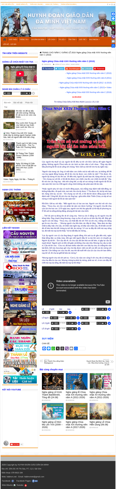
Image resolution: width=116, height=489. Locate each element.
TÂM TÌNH (71, 39)
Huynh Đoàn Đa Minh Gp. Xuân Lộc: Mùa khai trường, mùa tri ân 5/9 (98, 362)
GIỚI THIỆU (13, 39)
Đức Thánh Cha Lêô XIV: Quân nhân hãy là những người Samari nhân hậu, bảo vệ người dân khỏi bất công (19, 135)
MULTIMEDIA (93, 39)
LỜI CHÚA (51, 39)
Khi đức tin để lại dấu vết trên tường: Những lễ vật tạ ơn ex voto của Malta (26, 114)
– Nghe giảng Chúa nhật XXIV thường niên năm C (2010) (88, 73)
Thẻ (5, 107)
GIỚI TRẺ (82, 39)
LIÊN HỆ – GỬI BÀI (9, 44)
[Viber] (113, 36)
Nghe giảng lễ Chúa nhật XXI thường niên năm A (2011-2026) (76, 395)
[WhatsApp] (113, 23)
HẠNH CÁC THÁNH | (51, 4)
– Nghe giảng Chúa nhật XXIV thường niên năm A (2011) (88, 78)
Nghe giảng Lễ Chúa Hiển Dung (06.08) (100, 423)
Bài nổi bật (17, 103)
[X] (113, 27)
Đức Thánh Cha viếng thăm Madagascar (54, 361)
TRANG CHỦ (5, 39)
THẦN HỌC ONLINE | (36, 4)
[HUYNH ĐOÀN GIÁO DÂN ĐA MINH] (58, 21)
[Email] (113, 41)
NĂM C (57, 52)
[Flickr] (110, 4)
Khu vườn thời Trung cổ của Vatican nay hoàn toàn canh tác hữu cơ (26, 125)
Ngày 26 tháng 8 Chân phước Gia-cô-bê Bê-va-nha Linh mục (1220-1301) (26, 166)
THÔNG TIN (24, 39)
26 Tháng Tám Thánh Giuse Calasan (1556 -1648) (25, 155)
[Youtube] (114, 4)
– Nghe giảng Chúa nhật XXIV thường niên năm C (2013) (82, 87)
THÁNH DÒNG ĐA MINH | (69, 4)
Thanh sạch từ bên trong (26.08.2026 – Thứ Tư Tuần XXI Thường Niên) (26, 145)
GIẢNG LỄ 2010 (68, 52)
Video (109, 87)
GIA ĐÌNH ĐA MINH (37, 39)
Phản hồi (29, 103)
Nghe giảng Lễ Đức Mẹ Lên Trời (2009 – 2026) (52, 424)
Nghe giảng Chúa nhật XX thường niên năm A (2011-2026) (100, 395)
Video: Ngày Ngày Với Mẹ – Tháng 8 (18, 179)
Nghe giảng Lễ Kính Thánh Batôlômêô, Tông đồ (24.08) (52, 395)
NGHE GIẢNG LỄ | (22, 4)
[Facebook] (107, 4)
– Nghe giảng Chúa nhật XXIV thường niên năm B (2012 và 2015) (84, 83)
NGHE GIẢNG (75, 64)
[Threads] (113, 32)
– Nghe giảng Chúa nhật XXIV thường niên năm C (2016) (88, 92)
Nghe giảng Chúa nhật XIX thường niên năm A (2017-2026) (76, 424)
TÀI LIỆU (62, 39)
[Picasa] (112, 4)
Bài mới (7, 103)
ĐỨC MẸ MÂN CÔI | (8, 4)
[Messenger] (113, 18)
